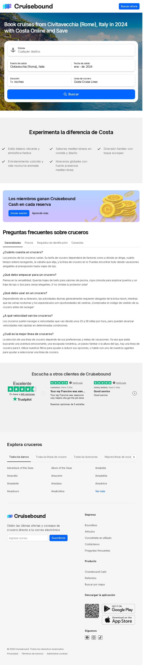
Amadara (56, 483)
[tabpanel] (71, 302)
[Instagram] (93, 637)
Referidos (90, 578)
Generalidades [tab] (13, 242)
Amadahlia (101, 475)
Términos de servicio (32, 653)
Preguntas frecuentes (97, 550)
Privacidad (12, 653)
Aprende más (40, 213)
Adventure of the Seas (20, 467)
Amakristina (57, 491)
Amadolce (101, 483)
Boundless (91, 525)
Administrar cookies (57, 653)
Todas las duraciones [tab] (86, 456)
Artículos (90, 531)
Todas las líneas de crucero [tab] (51, 456)
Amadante (13, 483)
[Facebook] (87, 637)
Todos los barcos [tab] (19, 456)
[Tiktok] (100, 637)
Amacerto (56, 475)
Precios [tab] (29, 242)
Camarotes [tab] (77, 242)
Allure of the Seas (61, 467)
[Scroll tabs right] (134, 457)
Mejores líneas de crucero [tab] (119, 456)
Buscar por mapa (95, 584)
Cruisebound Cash (95, 571)
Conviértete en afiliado (98, 537)
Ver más (100, 491)
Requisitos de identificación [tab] (52, 242)
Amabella (100, 467)
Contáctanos (92, 544)
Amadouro (13, 491)
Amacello (12, 475)
